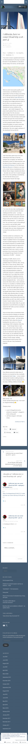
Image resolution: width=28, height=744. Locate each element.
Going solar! (5, 592)
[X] (6, 625)
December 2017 (6, 718)
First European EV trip (8, 580)
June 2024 (5, 660)
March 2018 (5, 708)
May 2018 (5, 701)
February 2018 (6, 711)
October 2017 (6, 725)
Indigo (14, 376)
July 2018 (5, 694)
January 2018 (6, 715)
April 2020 (5, 670)
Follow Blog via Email (10, 633)
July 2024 (5, 656)
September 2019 (7, 677)
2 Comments (8, 46)
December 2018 (6, 680)
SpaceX (20, 320)
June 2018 (5, 697)
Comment (20, 558)
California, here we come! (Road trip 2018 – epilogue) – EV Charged (14, 485)
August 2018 (6, 691)
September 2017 (7, 728)
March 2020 (5, 673)
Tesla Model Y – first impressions (10, 589)
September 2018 (7, 687)
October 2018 (6, 684)
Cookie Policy (7, 738)
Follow (5, 645)
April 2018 (5, 704)
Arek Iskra (7, 45)
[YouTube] (4, 625)
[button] (8, 137)
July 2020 (5, 667)
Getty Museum (18, 97)
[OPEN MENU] (2, 2)
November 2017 (6, 721)
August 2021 (6, 663)
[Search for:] (10, 571)
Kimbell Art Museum (9, 165)
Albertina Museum (7, 167)
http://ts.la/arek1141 (14, 616)
